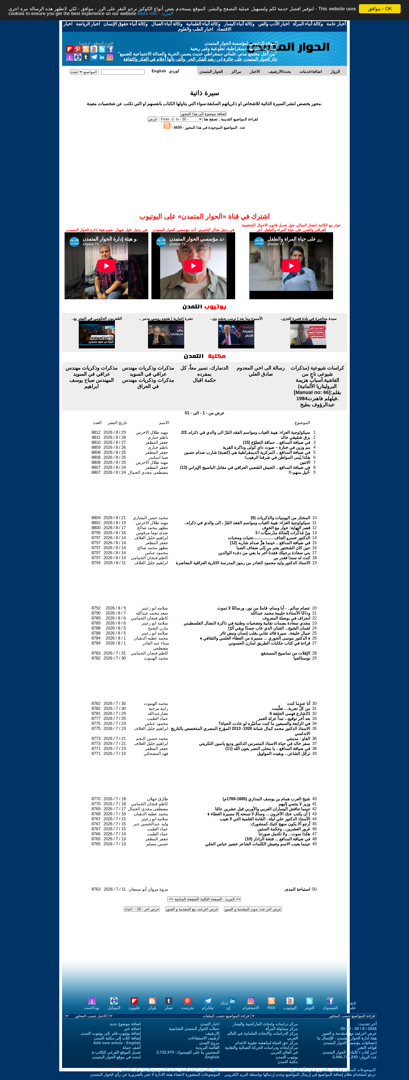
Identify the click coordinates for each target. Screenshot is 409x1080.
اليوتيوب (290, 1007)
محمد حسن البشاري (150, 517)
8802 (96, 522)
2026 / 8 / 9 (116, 608)
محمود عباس (156, 552)
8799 (96, 532)
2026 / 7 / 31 (115, 653)
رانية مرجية (158, 708)
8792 (96, 608)
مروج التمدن (209, 1043)
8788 (96, 628)
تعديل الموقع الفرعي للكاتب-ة (116, 1052)
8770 (96, 798)
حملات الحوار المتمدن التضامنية (194, 1028)
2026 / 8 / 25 (115, 452)
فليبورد (134, 1007)
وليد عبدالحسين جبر (150, 823)
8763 (96, 889)
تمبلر (169, 1007)
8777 (96, 718)
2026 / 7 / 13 (115, 838)
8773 (96, 738)
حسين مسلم (157, 843)
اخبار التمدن (210, 1024)
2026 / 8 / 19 (115, 522)
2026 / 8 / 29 (115, 432)
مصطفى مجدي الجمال (148, 472)
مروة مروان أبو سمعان (148, 889)
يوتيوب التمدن (287, 1057)
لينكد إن (225, 1005)
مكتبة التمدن (288, 1061)
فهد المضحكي (156, 753)
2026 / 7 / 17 (115, 808)
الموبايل (114, 1007)
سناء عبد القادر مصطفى (155, 645)
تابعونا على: (351, 1005)
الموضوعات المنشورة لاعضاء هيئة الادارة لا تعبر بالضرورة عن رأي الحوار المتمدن (155, 1074)
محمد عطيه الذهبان (151, 638)
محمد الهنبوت (156, 658)
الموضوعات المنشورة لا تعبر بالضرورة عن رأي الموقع (332, 1069)
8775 (96, 723)
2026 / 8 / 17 (115, 527)
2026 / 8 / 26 (115, 447)
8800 (96, 527)
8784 (96, 638)
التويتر (309, 1007)
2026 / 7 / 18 (115, 798)
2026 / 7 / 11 (115, 889)
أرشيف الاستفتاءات (204, 1038)
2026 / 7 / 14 (115, 833)
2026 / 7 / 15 (115, 818)
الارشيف (213, 1033)
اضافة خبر (132, 1028)
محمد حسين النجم (152, 738)
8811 (96, 437)
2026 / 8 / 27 (115, 442)
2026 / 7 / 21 (115, 738)
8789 (96, 618)
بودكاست (91, 1007)
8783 (96, 653)
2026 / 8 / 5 (116, 628)
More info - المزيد (155, 13)
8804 (96, 517)
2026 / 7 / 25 (115, 718)
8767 (96, 818)
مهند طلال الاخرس (152, 432)
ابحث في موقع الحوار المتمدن (116, 1057)
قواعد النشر (367, 1047)
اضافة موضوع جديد (125, 1024)
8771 (96, 748)
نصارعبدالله (158, 713)
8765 (96, 838)
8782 (96, 658)
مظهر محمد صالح (152, 527)
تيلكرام (208, 1007)
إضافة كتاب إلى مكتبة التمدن (117, 1038)
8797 (96, 537)
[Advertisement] (204, 142)
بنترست (187, 1007)
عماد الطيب (157, 718)
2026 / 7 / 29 (115, 713)
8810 (96, 442)
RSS (271, 1007)
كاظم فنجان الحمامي (149, 557)
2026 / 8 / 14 (115, 537)
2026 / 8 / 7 (116, 613)
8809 (96, 447)
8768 (96, 813)
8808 (96, 452)
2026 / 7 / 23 (115, 723)
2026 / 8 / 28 (115, 437)
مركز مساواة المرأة (282, 1028)
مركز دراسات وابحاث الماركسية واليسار (265, 1024)
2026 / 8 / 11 (115, 562)
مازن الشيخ (158, 628)
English (212, 1057)
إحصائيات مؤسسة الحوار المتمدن (350, 1043)
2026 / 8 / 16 (115, 532)
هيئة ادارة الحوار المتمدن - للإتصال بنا (347, 1038)
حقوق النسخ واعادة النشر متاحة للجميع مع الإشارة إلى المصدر (170, 1069)
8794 (96, 562)
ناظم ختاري (158, 437)
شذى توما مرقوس (152, 532)
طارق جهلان (157, 798)
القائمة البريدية (208, 1047)
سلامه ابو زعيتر (154, 608)
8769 (96, 808)
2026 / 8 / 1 (116, 638)
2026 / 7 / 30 (115, 658)
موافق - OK (380, 8)
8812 (96, 432)
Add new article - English (117, 1043)
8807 (96, 467)
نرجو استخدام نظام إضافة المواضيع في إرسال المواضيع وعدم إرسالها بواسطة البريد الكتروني (300, 1074)
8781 (96, 713)
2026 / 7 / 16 (115, 813)
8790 (96, 613)
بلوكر (152, 1007)
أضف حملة (132, 1047)
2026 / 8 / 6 (116, 618)
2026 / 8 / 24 (115, 467)
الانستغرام (251, 1007)
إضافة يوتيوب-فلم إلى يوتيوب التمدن (111, 1033)
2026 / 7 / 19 (115, 748)
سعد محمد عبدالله (152, 613)
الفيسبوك (330, 1007)
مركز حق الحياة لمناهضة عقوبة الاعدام (266, 1043)
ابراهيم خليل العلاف (151, 537)
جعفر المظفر (156, 442)
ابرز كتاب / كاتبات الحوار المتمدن (349, 1052)
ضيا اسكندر (158, 457)
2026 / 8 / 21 (115, 517)
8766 (96, 833)
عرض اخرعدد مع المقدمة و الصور (349, 1033)
